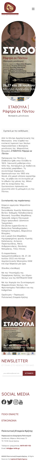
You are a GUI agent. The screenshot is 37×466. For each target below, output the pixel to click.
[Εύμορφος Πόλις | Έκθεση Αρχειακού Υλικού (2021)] (18, 330)
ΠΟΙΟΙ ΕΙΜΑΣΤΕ (10, 414)
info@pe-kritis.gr (13, 448)
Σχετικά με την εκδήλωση (15, 131)
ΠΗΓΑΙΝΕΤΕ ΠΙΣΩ (26, 345)
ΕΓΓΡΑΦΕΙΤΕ (29, 373)
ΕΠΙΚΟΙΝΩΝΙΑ (8, 420)
